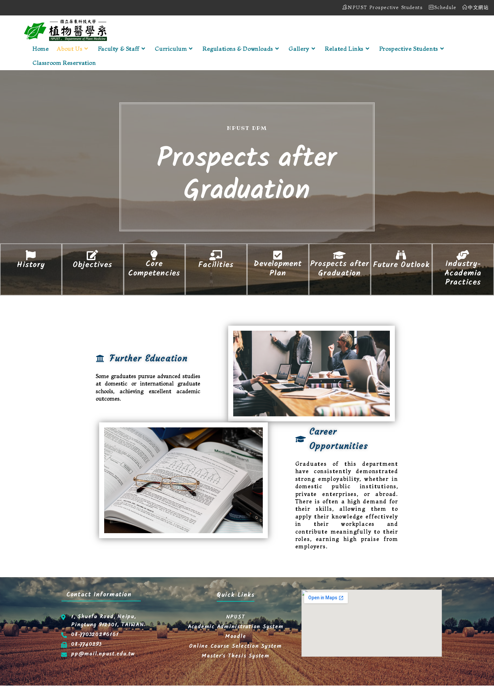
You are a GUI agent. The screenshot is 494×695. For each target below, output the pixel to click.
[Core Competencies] (154, 255)
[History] (31, 255)
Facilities (216, 265)
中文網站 (478, 7)
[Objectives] (93, 255)
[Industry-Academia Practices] (463, 255)
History (31, 265)
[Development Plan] (278, 255)
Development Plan (278, 269)
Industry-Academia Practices (463, 274)
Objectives (93, 265)
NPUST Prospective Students (385, 7)
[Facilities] (216, 255)
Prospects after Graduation (339, 269)
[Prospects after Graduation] (340, 255)
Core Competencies (154, 269)
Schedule (445, 7)
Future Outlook (401, 265)
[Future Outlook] (401, 255)
